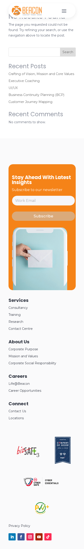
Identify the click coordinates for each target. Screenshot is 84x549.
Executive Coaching (24, 81)
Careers (18, 376)
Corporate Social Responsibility (32, 363)
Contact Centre (21, 329)
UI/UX (13, 88)
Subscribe (43, 216)
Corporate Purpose (23, 349)
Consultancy (18, 308)
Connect (18, 404)
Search (67, 52)
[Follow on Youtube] (39, 536)
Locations (16, 418)
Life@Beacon (19, 384)
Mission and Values (23, 356)
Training (15, 315)
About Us (19, 342)
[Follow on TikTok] (48, 536)
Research (16, 322)
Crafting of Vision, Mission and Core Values (41, 74)
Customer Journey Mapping (30, 102)
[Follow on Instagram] (30, 536)
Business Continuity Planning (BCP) (36, 95)
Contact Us (17, 411)
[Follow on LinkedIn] (12, 536)
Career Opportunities (25, 391)
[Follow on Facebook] (21, 536)
